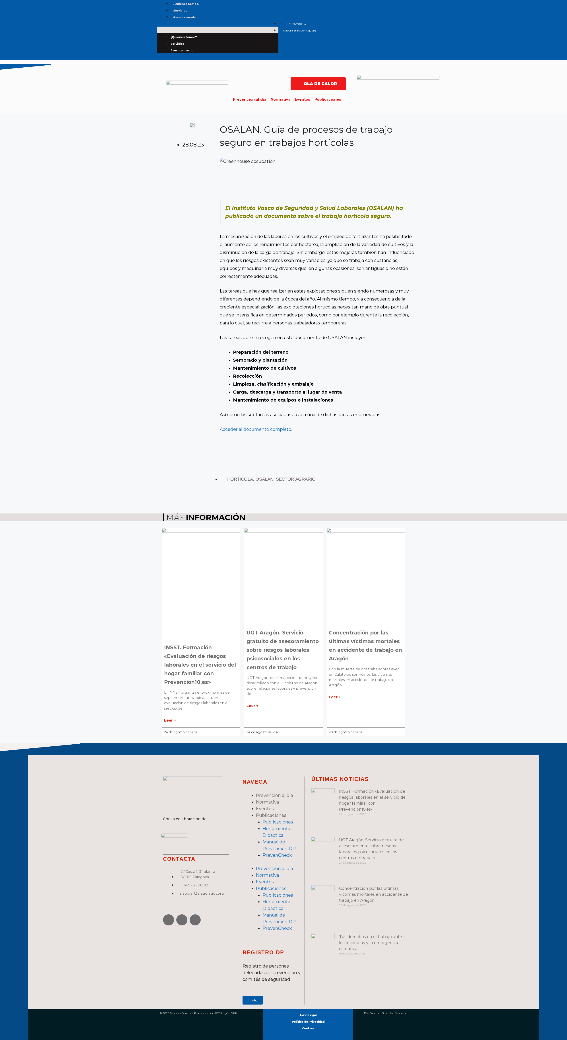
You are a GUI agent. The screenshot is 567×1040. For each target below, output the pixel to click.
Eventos (302, 99)
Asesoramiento (184, 17)
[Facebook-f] (385, 22)
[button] (217, 30)
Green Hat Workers (394, 1013)
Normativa (280, 99)
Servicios (180, 10)
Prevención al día (249, 99)
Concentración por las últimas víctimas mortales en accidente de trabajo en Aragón (373, 894)
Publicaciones (328, 99)
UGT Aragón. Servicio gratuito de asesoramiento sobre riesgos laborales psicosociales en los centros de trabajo (283, 650)
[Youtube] (399, 35)
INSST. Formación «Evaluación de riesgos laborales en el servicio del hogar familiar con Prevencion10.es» (200, 664)
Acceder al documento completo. (256, 429)
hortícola (240, 479)
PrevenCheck (277, 855)
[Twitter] (399, 22)
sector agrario (296, 479)
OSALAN (264, 479)
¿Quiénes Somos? (186, 4)
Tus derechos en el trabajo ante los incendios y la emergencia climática (370, 942)
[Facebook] (168, 919)
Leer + (170, 720)
